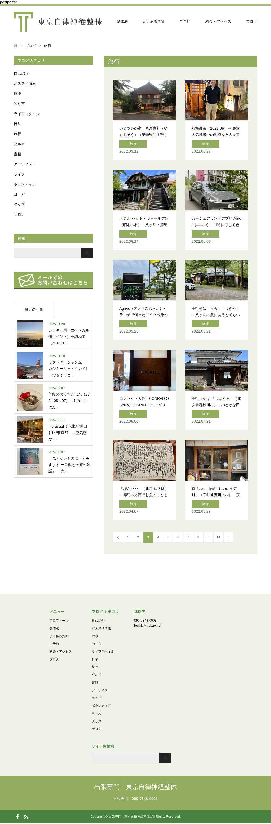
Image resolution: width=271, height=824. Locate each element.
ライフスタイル (27, 114)
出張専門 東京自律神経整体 (135, 786)
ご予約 (185, 21)
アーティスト (25, 164)
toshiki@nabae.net (147, 625)
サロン (19, 214)
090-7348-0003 (145, 620)
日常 (17, 124)
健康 (17, 93)
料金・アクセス (218, 21)
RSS (25, 816)
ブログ (251, 21)
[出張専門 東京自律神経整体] (58, 21)
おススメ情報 (25, 83)
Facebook (17, 816)
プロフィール (90, 21)
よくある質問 (153, 21)
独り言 (19, 103)
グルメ (19, 144)
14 (218, 537)
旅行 (17, 134)
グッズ (19, 204)
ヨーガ (19, 194)
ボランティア (25, 184)
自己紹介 (21, 73)
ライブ (19, 174)
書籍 (17, 154)
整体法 (122, 21)
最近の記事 (34, 309)
